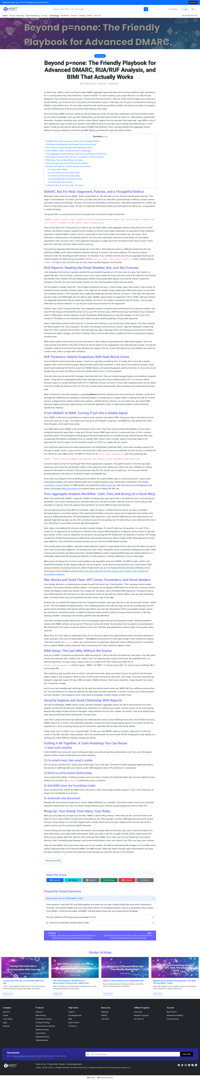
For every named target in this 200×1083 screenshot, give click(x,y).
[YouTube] (189, 1065)
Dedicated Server (42, 1037)
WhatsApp (110, 880)
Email (146, 880)
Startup (44, 16)
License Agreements (74, 1064)
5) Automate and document (60, 182)
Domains (39, 1012)
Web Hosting (41, 1015)
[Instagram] (186, 1065)
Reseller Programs (141, 1015)
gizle (105, 136)
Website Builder (42, 1040)
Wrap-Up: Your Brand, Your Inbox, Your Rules (64, 185)
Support (71, 1012)
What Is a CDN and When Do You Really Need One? (123, 981)
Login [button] (185, 9)
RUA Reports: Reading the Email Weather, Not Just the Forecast (70, 144)
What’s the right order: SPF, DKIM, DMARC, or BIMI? (65, 898)
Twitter (74, 880)
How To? (97, 16)
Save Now (193, 2)
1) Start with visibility (57, 169)
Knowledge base (74, 1015)
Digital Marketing (32, 16)
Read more (8, 994)
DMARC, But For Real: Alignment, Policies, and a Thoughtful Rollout (72, 141)
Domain (74, 16)
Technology (54, 16)
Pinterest (128, 880)
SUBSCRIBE (186, 1054)
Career (5, 1015)
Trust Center (8, 1019)
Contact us (72, 1026)
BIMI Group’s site (108, 485)
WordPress (65, 16)
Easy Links (138, 1012)
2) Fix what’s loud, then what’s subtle (63, 172)
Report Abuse (73, 1022)
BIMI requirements (70, 488)
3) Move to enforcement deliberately (64, 175)
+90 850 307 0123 (191, 16)
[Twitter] (182, 1065)
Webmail (104, 1012)
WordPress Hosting (43, 1019)
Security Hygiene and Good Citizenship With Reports (66, 163)
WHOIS (104, 1015)
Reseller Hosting (42, 1029)
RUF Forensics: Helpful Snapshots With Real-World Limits (68, 147)
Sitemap (6, 1026)
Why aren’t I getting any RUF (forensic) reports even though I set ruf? (71, 917)
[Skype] (192, 1065)
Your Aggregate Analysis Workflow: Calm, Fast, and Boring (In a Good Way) (75, 154)
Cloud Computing (16, 16)
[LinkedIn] (196, 1065)
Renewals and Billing (175, 1015)
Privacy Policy (52, 1064)
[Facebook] (179, 1065)
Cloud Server (41, 1033)
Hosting (82, 16)
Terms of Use (41, 1064)
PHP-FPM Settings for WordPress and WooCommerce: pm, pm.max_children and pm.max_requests (70, 983)
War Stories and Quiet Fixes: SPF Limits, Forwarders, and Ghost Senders (74, 157)
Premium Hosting (43, 1022)
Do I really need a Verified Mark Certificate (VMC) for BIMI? (67, 923)
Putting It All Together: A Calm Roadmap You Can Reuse (68, 166)
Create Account (173, 1019)
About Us (6, 1012)
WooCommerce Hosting (45, 1026)
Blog (70, 1019)
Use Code (105, 1019)
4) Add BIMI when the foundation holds (65, 179)
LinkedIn (92, 880)
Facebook (56, 880)
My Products (172, 1012)
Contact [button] (174, 9)
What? (89, 16)
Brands (62, 1064)
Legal (5, 1022)
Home (4, 16)
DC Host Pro (139, 1019)
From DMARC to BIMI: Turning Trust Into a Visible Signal (68, 150)
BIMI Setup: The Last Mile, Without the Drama (64, 160)
